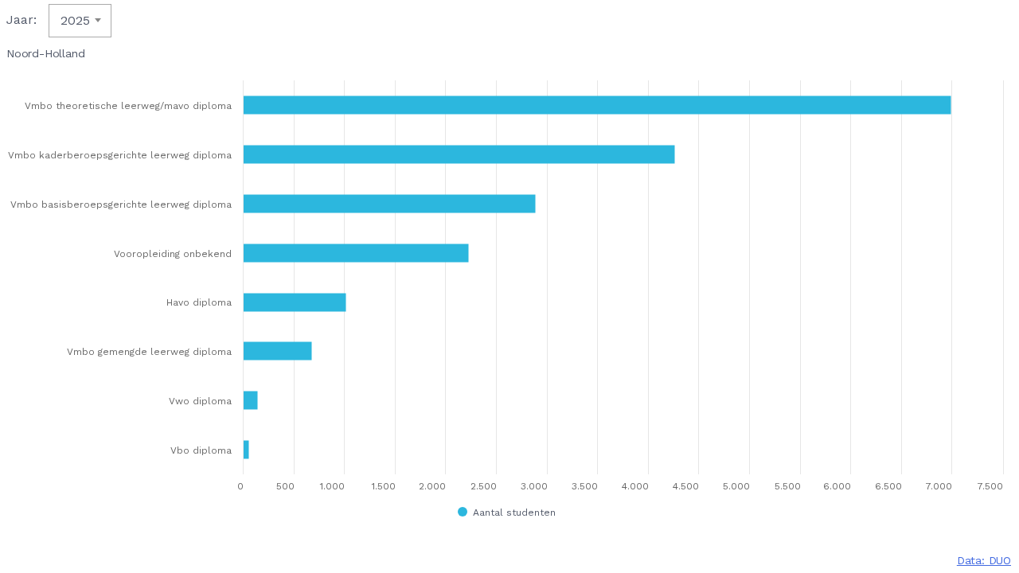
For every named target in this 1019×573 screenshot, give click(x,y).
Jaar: (21, 19)
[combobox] (80, 20)
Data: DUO (984, 560)
